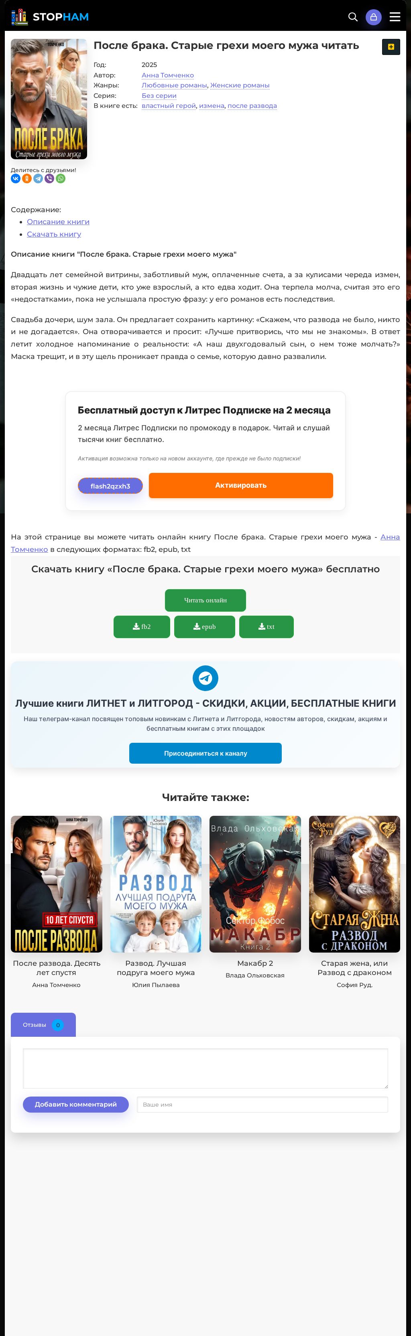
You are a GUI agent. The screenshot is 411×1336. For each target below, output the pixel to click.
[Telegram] (38, 178)
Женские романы (240, 85)
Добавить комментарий (76, 1104)
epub (208, 626)
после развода (252, 105)
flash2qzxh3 (110, 484)
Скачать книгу (54, 234)
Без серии (159, 95)
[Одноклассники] (27, 178)
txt (270, 626)
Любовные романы (174, 85)
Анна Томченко (168, 75)
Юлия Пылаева (156, 985)
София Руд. (354, 985)
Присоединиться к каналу (205, 753)
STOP (61, 16)
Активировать (241, 485)
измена (211, 105)
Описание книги (58, 221)
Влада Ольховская (255, 975)
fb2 (145, 626)
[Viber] (49, 178)
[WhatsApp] (60, 178)
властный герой (169, 105)
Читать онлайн (205, 600)
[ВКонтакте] (15, 178)
